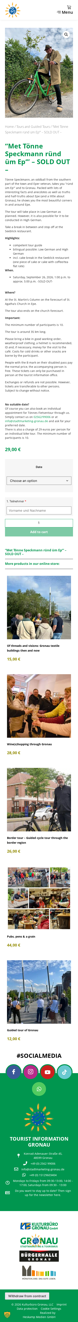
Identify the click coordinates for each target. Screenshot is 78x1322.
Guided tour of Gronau (22, 1030)
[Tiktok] (65, 1072)
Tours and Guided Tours (33, 126)
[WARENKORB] (69, 7)
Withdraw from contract (27, 1296)
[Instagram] (31, 1072)
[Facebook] (14, 1072)
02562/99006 (42, 417)
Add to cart (39, 532)
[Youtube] (48, 1072)
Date (39, 467)
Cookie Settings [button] (51, 1308)
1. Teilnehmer (16, 501)
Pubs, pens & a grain (21, 936)
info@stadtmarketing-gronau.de (26, 421)
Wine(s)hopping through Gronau (29, 744)
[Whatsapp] (39, 1089)
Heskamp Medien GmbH (39, 1317)
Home (9, 126)
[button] (66, 34)
